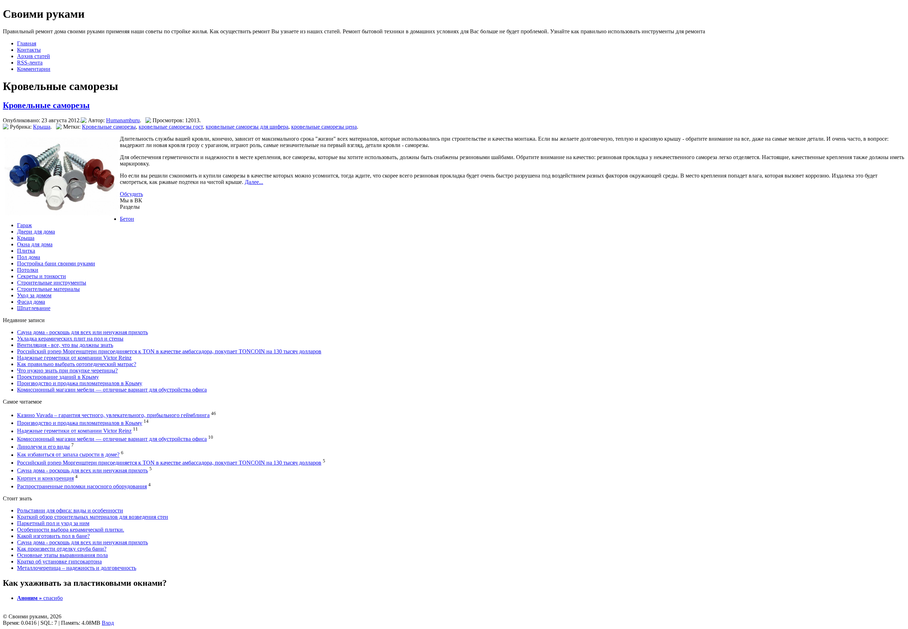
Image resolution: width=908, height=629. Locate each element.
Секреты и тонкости (41, 276)
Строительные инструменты (51, 283)
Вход (108, 623)
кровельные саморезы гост (171, 127)
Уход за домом (34, 295)
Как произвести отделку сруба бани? (61, 549)
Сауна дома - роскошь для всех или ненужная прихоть (82, 332)
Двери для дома (36, 232)
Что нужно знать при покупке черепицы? (67, 370)
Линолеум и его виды (43, 447)
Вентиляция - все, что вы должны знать (65, 345)
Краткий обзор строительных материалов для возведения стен (92, 517)
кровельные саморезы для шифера (247, 127)
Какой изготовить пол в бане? (53, 536)
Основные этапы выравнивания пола (62, 555)
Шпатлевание (33, 308)
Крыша (41, 127)
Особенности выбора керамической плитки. (70, 530)
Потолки (27, 270)
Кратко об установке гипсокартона (59, 561)
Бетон (127, 219)
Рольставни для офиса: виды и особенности (70, 510)
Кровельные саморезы (46, 105)
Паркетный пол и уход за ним (53, 523)
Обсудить (131, 194)
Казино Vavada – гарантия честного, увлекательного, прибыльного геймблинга (113, 415)
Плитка (26, 251)
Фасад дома (31, 302)
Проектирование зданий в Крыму (58, 377)
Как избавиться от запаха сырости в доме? (68, 455)
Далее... (254, 182)
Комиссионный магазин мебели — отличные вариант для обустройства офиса (112, 390)
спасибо (40, 598)
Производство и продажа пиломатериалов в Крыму (79, 383)
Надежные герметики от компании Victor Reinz (74, 358)
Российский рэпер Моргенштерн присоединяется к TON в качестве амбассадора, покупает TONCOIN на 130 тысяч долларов (169, 351)
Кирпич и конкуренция (45, 479)
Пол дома (28, 257)
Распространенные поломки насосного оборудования (82, 486)
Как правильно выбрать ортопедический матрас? (76, 364)
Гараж (24, 225)
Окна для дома (34, 244)
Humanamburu (123, 120)
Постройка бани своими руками (56, 263)
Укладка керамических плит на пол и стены (70, 339)
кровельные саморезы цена (324, 127)
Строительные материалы (48, 289)
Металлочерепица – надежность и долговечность (76, 568)
